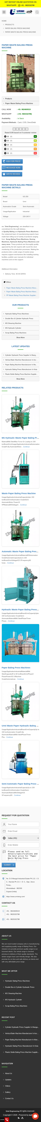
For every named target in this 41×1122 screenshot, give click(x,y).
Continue (26, 447)
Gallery (7, 1092)
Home (4, 21)
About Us (8, 1073)
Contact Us (9, 1098)
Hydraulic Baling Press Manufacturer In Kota (21, 369)
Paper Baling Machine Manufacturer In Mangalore (22, 365)
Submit (7, 865)
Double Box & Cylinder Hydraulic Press (19, 318)
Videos (7, 1086)
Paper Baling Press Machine (17, 28)
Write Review (13, 174)
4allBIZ (31, 1115)
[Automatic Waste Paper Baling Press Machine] (20, 527)
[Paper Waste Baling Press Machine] (20, 73)
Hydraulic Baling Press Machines (17, 314)
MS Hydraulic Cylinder (13, 328)
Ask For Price (13, 161)
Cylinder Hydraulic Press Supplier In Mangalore (22, 355)
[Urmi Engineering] (20, 12)
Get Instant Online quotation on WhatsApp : (20, 3)
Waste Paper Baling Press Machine (19, 493)
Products (9, 25)
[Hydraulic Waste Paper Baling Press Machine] (20, 585)
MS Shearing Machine (13, 323)
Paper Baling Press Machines (16, 667)
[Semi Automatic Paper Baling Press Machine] (20, 759)
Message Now (13, 168)
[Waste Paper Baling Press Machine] (20, 469)
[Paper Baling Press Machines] (20, 643)
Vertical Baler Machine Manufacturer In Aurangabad (22, 360)
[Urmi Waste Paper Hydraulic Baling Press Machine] (20, 701)
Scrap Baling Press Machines (15, 333)
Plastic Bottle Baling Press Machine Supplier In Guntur (22, 374)
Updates (8, 1080)
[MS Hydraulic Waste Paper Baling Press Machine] (20, 413)
